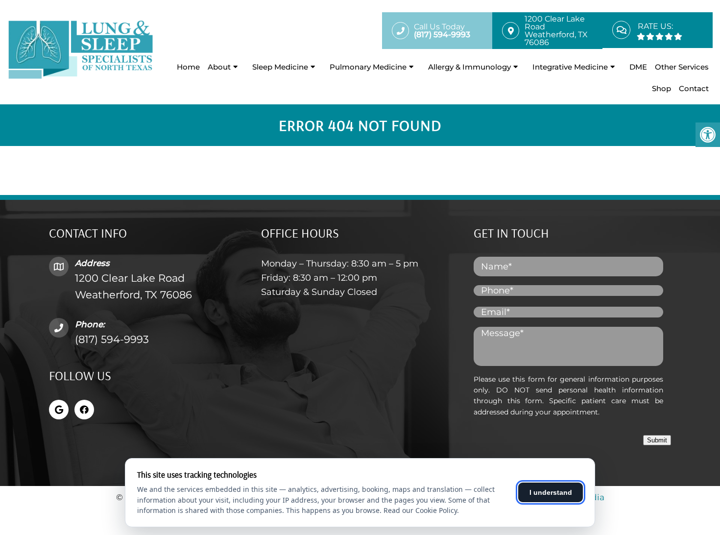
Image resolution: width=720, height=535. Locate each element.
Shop (661, 88)
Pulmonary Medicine (368, 67)
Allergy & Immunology (469, 67)
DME (638, 67)
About (219, 67)
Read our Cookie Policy (420, 510)
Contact (694, 88)
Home (188, 67)
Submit (657, 440)
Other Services (682, 67)
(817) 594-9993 (112, 339)
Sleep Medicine (280, 67)
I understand (550, 492)
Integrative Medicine (570, 67)
